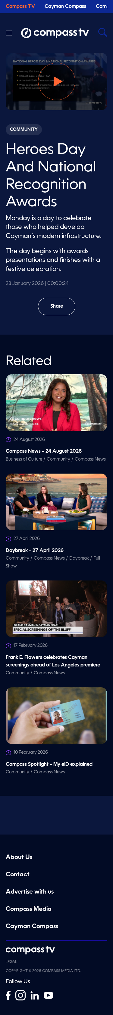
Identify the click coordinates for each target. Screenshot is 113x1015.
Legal (11, 962)
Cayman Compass (65, 6)
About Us (19, 858)
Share (62, 309)
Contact (18, 875)
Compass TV (20, 6)
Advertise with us (30, 892)
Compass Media (29, 909)
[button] (56, 81)
